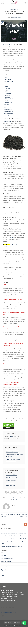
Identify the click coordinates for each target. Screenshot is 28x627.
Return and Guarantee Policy (8, 612)
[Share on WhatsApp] (6, 492)
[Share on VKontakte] (19, 492)
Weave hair (4, 572)
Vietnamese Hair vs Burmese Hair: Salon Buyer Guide (13, 542)
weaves (12, 237)
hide (10, 74)
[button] (24, 623)
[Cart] (25, 2)
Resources (9, 44)
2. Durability (8, 92)
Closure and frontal (6, 561)
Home (4, 44)
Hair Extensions (10, 482)
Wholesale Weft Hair (11, 477)
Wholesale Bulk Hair (11, 475)
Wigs (2, 575)
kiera (19, 17)
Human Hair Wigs (10, 485)
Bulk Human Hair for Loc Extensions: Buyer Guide (14, 533)
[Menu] (2, 2)
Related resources (8, 111)
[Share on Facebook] (8, 492)
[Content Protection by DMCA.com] (8, 426)
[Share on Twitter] (11, 492)
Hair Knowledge (14, 9)
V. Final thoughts (8, 107)
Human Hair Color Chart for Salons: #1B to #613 (13, 538)
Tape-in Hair (4, 570)
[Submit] (25, 524)
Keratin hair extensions (7, 567)
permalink (15, 499)
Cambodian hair (7, 121)
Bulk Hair (3, 555)
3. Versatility (8, 93)
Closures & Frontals (11, 480)
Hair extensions (5, 564)
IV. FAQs (6, 106)
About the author (8, 109)
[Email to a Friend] (14, 492)
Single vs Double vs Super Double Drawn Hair (12, 546)
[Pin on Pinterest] (16, 492)
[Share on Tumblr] (22, 492)
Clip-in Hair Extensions (7, 558)
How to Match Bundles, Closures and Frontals (12, 536)
